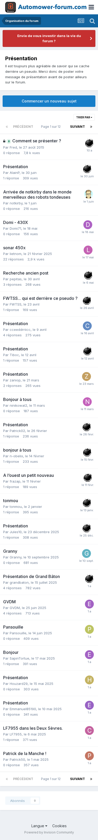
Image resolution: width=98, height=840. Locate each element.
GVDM (15, 608)
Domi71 (15, 228)
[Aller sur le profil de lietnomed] (88, 250)
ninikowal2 (18, 405)
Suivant (77, 127)
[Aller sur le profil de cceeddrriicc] (87, 325)
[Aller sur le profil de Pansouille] (89, 629)
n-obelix (16, 456)
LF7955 (16, 734)
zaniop (15, 380)
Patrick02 (17, 431)
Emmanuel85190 (23, 709)
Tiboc (14, 355)
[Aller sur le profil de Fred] (89, 143)
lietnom (15, 254)
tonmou (16, 506)
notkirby (16, 203)
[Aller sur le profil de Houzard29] (89, 679)
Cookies (59, 826)
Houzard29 (19, 683)
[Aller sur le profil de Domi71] (87, 224)
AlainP (15, 173)
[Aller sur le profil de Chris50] (89, 730)
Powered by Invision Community (49, 832)
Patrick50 (17, 759)
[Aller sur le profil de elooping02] (89, 604)
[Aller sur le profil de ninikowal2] (87, 401)
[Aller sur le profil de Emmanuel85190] (89, 705)
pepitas (16, 279)
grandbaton (19, 582)
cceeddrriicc (20, 329)
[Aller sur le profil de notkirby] (88, 194)
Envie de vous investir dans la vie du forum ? (49, 38)
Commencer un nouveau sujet (49, 101)
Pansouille (18, 633)
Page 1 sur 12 (51, 127)
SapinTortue (19, 658)
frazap (15, 481)
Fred (13, 147)
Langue (38, 826)
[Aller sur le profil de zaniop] (86, 376)
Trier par (83, 117)
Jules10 (16, 532)
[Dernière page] (91, 127)
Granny (15, 557)
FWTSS (15, 304)
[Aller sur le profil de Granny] (86, 553)
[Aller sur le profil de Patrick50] (89, 755)
